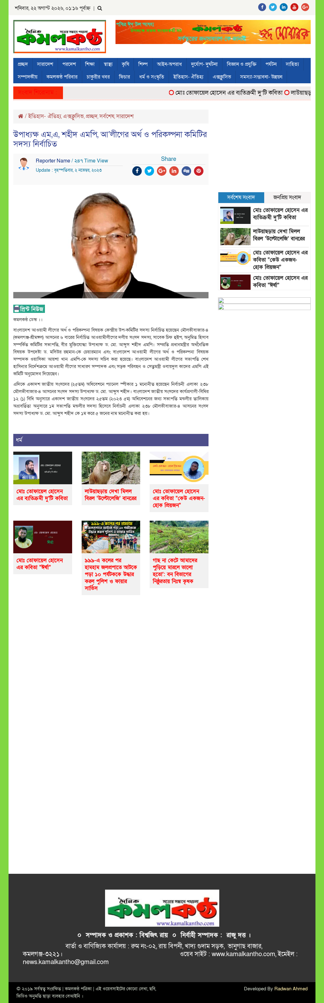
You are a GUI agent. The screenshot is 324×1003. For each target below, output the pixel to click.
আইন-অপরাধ (169, 64)
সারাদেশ (45, 64)
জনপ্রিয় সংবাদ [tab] (287, 197)
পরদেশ (69, 64)
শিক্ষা (90, 64)
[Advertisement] (264, 149)
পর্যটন (271, 64)
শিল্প (143, 64)
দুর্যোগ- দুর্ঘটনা (204, 64)
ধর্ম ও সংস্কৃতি (151, 76)
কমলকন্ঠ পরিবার (62, 76)
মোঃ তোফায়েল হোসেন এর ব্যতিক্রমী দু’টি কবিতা (219, 93)
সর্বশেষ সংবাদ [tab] (241, 197)
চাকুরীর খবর (98, 76)
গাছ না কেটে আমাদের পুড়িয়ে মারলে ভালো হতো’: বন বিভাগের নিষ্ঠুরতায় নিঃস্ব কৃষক (175, 571)
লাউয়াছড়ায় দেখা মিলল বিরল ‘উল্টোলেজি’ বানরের (110, 495)
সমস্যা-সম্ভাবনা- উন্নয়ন (261, 76)
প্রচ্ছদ (23, 64)
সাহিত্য (292, 64)
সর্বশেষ (106, 116)
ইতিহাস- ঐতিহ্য (188, 76)
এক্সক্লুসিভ (222, 76)
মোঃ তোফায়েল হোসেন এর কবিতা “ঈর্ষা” (39, 564)
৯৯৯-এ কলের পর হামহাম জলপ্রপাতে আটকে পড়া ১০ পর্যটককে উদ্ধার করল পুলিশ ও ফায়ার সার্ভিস (111, 574)
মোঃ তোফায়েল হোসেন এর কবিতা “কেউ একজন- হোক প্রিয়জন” (179, 498)
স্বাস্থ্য (108, 64)
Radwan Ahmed (291, 989)
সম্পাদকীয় (27, 76)
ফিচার (124, 76)
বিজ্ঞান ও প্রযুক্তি (241, 64)
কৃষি (125, 64)
